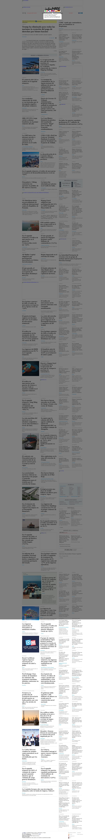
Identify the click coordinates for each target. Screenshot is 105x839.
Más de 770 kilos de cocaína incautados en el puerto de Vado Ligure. (64, 784)
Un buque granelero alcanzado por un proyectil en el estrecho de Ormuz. (64, 417)
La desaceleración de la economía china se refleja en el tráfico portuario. (48, 156)
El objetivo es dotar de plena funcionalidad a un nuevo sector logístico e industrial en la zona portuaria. (76, 143)
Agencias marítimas (63, 504)
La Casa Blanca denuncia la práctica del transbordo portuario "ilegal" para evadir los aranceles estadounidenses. (48, 123)
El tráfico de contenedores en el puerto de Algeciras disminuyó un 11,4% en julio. (64, 151)
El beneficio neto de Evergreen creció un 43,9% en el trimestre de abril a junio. (48, 352)
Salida (75, 182)
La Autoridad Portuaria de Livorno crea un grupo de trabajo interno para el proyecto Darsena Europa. (70, 257)
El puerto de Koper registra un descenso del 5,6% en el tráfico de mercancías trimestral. (29, 319)
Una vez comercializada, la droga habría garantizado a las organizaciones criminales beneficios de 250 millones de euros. (64, 791)
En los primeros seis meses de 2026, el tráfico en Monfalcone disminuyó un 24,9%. (48, 687)
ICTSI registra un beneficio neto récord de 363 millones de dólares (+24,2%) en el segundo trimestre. (64, 449)
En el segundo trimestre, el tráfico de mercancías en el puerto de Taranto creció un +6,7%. (77, 166)
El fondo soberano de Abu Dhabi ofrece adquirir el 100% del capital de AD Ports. (48, 270)
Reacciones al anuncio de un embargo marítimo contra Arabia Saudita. (64, 777)
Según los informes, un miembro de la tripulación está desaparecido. (64, 423)
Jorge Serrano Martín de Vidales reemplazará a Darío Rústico (76, 249)
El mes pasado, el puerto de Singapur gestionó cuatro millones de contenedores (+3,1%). (49, 239)
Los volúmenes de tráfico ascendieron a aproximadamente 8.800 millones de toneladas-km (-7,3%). (48, 569)
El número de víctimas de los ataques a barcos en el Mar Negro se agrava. (77, 800)
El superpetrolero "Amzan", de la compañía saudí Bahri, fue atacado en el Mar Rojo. (30, 149)
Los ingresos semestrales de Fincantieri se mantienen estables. (29, 626)
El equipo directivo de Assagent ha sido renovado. (77, 705)
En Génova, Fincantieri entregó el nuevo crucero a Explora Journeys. (49, 753)
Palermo (71, 493)
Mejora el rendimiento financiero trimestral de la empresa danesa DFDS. (64, 225)
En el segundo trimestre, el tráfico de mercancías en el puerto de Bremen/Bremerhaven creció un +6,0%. (38, 172)
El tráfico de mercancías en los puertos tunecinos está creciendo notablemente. (49, 304)
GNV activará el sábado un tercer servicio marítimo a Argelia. (64, 401)
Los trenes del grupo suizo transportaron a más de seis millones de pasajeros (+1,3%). (30, 128)
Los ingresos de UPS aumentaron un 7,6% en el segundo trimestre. (64, 641)
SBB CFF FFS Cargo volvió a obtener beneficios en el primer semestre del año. (30, 121)
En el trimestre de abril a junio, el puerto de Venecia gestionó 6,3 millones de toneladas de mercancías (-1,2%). (64, 347)
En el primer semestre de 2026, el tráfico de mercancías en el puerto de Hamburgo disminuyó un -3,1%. (49, 335)
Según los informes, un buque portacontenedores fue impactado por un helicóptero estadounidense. (49, 410)
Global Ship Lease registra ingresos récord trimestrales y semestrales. (64, 389)
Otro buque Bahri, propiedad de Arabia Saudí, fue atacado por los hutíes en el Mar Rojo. (64, 623)
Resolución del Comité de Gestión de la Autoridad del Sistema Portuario (64, 678)
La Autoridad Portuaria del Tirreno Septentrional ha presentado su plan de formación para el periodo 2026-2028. (77, 600)
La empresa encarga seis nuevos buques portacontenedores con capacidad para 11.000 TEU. (77, 279)
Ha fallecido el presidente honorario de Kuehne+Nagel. (77, 94)
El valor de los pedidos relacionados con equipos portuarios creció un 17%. (64, 697)
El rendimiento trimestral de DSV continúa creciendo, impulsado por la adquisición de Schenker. (64, 748)
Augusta (61, 488)
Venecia (78, 494)
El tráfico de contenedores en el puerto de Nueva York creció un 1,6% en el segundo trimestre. (64, 433)
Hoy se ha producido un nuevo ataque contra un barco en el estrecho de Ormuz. (64, 817)
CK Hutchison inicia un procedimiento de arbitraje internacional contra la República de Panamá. (30, 204)
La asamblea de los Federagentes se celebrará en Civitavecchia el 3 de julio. (76, 513)
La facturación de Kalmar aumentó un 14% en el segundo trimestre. (64, 732)
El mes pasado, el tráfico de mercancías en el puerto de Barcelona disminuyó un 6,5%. (29, 271)
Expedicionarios (63, 502)
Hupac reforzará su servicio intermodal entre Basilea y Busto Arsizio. (77, 151)
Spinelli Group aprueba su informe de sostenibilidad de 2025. (64, 460)
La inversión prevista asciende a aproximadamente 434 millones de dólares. (47, 147)
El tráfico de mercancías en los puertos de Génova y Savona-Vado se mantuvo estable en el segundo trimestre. (29, 386)
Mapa (79, 496)
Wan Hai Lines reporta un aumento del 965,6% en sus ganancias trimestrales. (77, 271)
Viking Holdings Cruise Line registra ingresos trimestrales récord (64, 192)
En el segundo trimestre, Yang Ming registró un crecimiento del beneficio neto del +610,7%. (29, 404)
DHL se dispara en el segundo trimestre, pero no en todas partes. (77, 370)
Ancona (61, 487)
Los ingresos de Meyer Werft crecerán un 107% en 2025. (64, 53)
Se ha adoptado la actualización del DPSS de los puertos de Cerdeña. (64, 672)
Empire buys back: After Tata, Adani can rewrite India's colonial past (76, 537)
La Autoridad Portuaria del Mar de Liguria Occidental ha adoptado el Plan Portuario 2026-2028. (77, 577)
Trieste (78, 493)
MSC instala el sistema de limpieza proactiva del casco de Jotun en (64, 271)
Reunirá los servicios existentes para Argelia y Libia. (76, 63)
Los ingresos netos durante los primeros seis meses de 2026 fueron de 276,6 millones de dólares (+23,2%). (64, 45)
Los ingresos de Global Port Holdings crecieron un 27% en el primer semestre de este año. (48, 507)
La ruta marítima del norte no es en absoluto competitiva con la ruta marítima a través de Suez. (30, 421)
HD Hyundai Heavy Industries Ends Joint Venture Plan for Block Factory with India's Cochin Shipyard (64, 539)
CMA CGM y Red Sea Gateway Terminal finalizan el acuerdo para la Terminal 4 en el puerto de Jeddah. (49, 139)
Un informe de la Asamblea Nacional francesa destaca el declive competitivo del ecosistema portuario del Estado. (30, 558)
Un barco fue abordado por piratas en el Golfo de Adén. (48, 184)
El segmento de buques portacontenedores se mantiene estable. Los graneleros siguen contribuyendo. (76, 409)
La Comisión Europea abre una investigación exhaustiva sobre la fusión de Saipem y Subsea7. (38, 790)
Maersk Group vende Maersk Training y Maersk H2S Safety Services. (77, 329)
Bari (61, 489)
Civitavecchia (62, 494)
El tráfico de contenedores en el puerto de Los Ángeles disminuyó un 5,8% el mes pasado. (77, 194)
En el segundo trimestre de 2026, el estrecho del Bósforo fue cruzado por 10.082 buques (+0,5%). (29, 539)
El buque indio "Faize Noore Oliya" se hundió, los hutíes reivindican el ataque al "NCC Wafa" (49, 481)
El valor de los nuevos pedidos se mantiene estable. (63, 739)
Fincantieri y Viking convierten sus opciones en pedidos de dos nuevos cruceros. (30, 184)
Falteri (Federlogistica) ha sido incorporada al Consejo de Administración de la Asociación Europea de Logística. (77, 749)
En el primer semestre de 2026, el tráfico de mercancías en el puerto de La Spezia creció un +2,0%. (30, 305)
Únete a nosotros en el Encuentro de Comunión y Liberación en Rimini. (64, 134)
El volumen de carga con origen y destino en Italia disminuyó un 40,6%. (63, 296)
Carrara (61, 493)
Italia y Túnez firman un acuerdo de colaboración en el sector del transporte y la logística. (77, 608)
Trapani (78, 492)
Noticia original (24, 22)
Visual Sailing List (66, 183)
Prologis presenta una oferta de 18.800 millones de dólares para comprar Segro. (48, 491)
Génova (70, 487)
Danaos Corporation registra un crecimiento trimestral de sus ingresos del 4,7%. (77, 402)
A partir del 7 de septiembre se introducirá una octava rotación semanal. (77, 157)
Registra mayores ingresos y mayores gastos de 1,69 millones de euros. (64, 600)
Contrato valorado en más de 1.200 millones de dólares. (64, 811)
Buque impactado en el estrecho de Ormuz (49, 255)
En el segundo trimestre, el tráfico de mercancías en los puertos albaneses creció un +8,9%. (49, 627)
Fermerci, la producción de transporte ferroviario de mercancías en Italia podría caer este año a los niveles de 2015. (30, 698)
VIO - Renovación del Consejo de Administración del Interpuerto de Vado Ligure (77, 720)
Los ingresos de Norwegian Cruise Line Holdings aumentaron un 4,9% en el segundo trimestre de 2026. (48, 612)
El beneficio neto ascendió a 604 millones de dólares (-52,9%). (64, 647)
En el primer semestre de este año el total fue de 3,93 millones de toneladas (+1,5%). (30, 249)
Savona (78, 489)
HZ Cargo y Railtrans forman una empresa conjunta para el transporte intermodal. (77, 432)
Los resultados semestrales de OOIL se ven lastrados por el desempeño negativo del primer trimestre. (30, 102)
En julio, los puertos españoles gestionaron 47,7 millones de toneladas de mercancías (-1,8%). (71, 122)
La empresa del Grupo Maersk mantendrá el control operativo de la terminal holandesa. (49, 212)
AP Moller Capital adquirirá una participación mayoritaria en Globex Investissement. (30, 258)
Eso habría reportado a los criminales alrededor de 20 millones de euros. (77, 115)
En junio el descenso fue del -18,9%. (29, 326)
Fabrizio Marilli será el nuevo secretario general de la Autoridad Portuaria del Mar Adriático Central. (64, 577)
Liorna (70, 490)
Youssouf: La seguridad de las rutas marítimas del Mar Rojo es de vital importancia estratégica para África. (29, 763)
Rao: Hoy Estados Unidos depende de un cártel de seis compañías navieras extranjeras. (48, 652)
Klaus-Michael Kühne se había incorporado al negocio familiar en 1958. (77, 99)
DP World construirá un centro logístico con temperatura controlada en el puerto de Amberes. (77, 390)
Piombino (71, 494)
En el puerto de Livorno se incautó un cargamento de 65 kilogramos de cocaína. (77, 108)
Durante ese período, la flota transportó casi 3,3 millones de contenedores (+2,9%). (29, 515)
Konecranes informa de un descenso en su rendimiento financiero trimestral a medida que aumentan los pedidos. (64, 689)
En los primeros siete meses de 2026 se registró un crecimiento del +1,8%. (77, 201)
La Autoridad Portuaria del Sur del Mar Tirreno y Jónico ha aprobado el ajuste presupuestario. (64, 593)
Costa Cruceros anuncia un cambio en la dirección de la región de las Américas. (77, 243)
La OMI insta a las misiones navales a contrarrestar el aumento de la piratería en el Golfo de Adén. (29, 139)
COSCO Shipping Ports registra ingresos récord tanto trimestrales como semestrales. (64, 37)
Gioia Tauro (71, 488)
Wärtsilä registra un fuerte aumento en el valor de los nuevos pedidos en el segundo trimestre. (77, 785)
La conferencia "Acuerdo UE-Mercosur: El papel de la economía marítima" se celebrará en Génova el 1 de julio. (64, 514)
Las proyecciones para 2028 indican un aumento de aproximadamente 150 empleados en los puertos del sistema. (77, 584)
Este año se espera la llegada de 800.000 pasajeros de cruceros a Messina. (77, 417)
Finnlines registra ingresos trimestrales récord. (77, 460)
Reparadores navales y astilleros (75, 501)
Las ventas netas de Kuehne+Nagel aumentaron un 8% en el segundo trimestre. (63, 706)
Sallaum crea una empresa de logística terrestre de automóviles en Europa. (64, 166)
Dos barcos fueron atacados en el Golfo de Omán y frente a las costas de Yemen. (49, 403)
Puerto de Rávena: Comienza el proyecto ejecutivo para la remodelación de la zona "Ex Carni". (77, 134)
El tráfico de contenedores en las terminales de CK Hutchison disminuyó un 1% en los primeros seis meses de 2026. (30, 335)
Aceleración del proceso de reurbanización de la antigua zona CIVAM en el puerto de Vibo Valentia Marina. (64, 331)
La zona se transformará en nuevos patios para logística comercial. (63, 338)
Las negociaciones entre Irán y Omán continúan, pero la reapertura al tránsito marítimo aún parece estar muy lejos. (48, 464)
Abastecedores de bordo (74, 502)
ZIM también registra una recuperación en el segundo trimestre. (48, 224)
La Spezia (71, 489)
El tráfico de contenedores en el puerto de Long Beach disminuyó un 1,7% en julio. (64, 208)
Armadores (62, 501)
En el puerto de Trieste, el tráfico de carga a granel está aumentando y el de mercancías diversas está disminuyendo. (48, 678)
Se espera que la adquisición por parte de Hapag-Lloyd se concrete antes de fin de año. (48, 230)
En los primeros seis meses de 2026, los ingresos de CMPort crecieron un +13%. (77, 36)
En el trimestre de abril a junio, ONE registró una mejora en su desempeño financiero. (30, 507)
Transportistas (72, 504)
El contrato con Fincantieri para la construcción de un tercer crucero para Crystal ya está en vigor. (29, 460)
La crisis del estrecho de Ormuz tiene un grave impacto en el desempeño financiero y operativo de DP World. (48, 320)
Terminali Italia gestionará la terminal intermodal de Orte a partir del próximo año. (64, 608)
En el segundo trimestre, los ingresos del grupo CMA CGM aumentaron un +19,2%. (49, 661)
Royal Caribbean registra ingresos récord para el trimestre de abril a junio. (29, 661)
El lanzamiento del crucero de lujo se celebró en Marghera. (64, 82)
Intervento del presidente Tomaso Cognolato (70, 553)
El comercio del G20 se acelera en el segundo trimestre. (30, 81)
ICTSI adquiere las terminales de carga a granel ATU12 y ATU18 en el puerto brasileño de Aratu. (77, 673)
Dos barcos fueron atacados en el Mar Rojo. (48, 475)
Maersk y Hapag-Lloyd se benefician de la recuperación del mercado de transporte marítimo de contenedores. (48, 367)
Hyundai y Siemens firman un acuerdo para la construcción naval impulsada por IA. (48, 733)
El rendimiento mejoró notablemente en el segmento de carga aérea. (64, 712)
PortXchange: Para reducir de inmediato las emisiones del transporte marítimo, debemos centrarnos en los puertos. (30, 678)
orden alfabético (78, 184)
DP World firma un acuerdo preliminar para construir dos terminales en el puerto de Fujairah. (63, 720)
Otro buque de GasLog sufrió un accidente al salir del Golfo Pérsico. (77, 448)
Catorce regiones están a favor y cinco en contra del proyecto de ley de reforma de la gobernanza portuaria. (77, 689)
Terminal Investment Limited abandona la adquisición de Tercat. (64, 316)
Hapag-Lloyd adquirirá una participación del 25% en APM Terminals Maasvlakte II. (49, 204)
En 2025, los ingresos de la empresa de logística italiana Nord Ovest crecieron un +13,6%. (77, 642)
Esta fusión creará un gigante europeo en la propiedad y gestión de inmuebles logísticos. (48, 498)
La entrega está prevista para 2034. (29, 468)
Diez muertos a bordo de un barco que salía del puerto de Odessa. (77, 807)
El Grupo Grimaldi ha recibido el (76, 287)
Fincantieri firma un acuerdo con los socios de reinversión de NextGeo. (77, 654)
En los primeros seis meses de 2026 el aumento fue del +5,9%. (34, 178)
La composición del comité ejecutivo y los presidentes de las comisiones (77, 710)
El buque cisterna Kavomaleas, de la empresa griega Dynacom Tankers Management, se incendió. (64, 825)
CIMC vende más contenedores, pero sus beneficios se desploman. (70, 24)
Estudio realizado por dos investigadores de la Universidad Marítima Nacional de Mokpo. (30, 430)
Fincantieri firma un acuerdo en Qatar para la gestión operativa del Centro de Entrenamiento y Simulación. (77, 766)
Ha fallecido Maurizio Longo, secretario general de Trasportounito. (77, 303)
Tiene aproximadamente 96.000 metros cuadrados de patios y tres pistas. (64, 615)
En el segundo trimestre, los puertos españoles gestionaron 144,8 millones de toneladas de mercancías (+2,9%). (49, 773)
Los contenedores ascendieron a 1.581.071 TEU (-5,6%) (70, 127)
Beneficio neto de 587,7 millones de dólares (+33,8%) (63, 198)
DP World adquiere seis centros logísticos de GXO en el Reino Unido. (64, 370)
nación (76, 185)
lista (67, 496)
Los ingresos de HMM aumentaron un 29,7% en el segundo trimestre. (30, 352)
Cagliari (61, 492)
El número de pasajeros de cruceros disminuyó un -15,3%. (64, 355)
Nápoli (70, 492)
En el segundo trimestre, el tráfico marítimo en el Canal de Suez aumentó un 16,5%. (48, 523)
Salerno (78, 488)
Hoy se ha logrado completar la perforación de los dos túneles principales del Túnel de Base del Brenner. (77, 623)
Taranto (78, 490)
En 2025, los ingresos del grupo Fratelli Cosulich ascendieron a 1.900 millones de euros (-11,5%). (64, 304)
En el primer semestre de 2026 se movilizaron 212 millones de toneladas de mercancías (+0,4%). (30, 784)
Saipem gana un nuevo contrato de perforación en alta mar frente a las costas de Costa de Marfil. (76, 734)
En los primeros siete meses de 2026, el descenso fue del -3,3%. (63, 158)
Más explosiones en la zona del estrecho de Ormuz (48, 458)
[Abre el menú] (23, 13)
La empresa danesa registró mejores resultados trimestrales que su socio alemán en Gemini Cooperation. (47, 376)
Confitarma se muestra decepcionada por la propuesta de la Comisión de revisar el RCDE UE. (77, 819)
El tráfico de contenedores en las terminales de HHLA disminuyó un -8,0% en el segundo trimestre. (77, 226)
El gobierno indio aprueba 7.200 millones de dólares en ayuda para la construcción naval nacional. (49, 697)
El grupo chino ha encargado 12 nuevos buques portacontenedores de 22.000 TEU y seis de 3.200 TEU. (48, 74)
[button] (82, 13)
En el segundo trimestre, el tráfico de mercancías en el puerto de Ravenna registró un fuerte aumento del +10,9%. (77, 347)
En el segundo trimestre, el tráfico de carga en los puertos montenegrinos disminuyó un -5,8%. (64, 289)
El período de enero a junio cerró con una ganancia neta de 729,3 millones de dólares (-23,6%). (30, 110)
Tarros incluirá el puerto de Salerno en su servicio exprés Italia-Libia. (77, 82)
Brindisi (61, 490)
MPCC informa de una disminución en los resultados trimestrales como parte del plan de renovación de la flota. (64, 96)
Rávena (78, 487)
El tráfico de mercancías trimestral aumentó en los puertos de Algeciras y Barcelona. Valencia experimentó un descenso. (64, 657)
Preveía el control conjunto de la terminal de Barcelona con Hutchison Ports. (64, 322)
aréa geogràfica (78, 186)
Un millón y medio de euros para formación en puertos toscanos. (77, 592)
